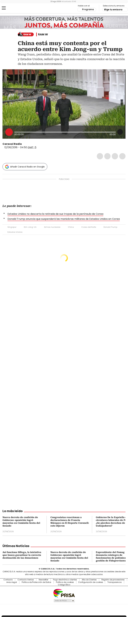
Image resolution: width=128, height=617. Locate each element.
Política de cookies (65, 582)
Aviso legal (11, 582)
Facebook (100, 156)
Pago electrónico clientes (65, 579)
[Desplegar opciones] (120, 132)
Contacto (8, 579)
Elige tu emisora (113, 9)
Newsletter (43, 579)
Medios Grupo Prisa (64, 600)
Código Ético (64, 585)
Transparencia (114, 582)
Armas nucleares (52, 227)
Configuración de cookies (90, 582)
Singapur (11, 227)
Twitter (107, 156)
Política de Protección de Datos (36, 582)
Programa (88, 9)
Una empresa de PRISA (64, 593)
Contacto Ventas (25, 579)
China (71, 227)
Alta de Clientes (89, 579)
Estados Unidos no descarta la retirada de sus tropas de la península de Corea (55, 214)
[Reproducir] (9, 132)
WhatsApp (122, 156)
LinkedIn (115, 156)
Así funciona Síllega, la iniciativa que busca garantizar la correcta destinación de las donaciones (21, 555)
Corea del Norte (88, 227)
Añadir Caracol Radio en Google (27, 166)
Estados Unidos (14, 232)
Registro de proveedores (113, 579)
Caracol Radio (15, 8)
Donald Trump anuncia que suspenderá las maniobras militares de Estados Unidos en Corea (63, 219)
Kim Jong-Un (30, 227)
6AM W (43, 34)
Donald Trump (110, 227)
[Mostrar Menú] (3, 8)
